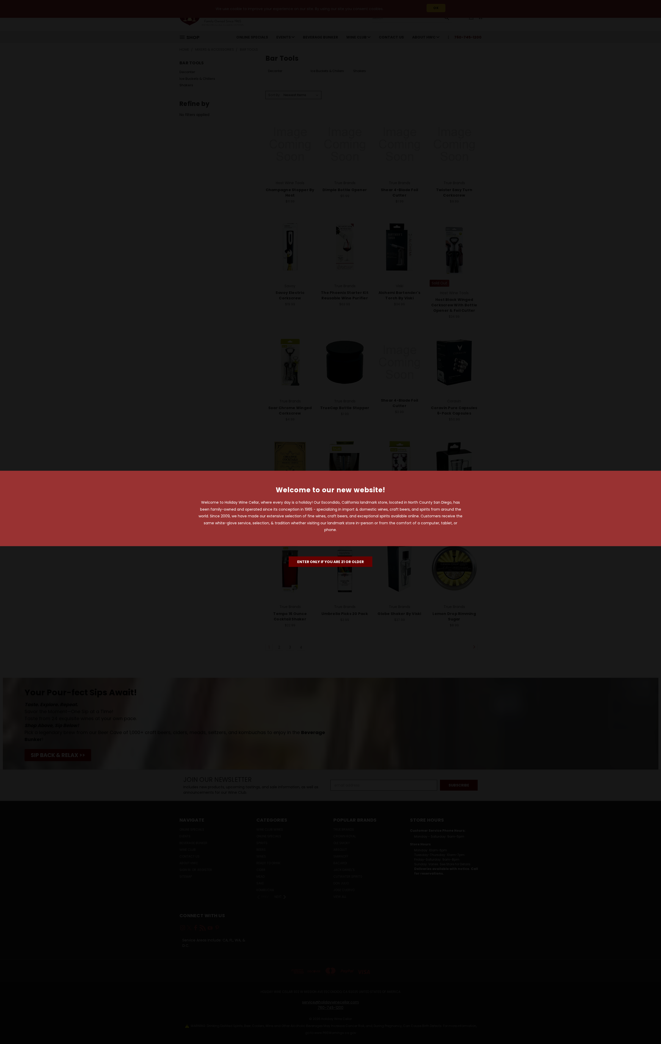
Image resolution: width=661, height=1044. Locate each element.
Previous (647, 1028)
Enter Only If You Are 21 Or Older (330, 561)
